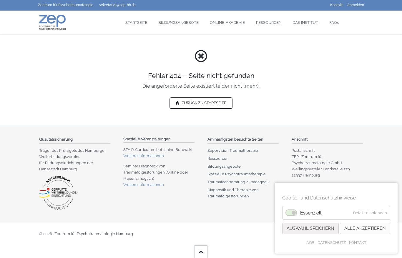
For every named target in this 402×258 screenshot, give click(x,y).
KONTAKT (357, 242)
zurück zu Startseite (203, 103)
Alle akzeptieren (365, 228)
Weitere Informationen (143, 156)
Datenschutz (332, 242)
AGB (310, 242)
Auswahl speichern (310, 228)
